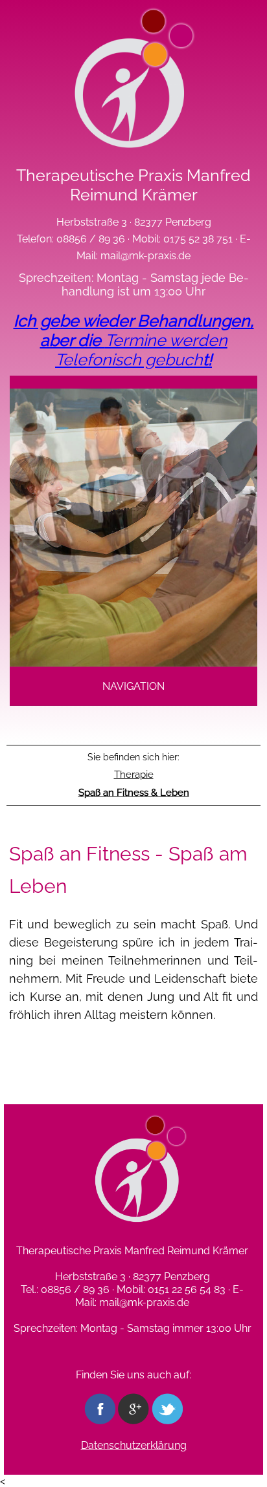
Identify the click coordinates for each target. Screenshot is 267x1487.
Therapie (134, 774)
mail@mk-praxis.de (145, 256)
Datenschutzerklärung (134, 1445)
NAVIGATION (133, 686)
